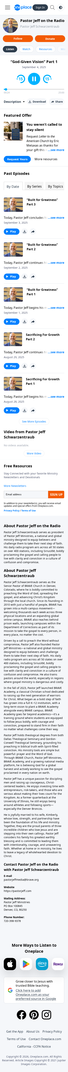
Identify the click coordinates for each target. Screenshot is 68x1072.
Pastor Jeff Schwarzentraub (39, 26)
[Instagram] (46, 1014)
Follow (18, 38)
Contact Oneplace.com (45, 1039)
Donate (50, 39)
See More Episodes (34, 421)
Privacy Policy (52, 1031)
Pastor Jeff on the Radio (42, 20)
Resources (45, 49)
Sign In (40, 7)
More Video (34, 453)
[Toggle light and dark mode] (60, 7)
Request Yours (17, 159)
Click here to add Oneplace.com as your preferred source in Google (36, 994)
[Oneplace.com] (23, 7)
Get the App (14, 1031)
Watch (26, 49)
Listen (10, 49)
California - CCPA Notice (34, 1046)
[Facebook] (21, 1014)
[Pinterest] (34, 1014)
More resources (46, 159)
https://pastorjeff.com (17, 891)
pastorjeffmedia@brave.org (21, 879)
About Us (32, 1031)
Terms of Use (16, 1039)
